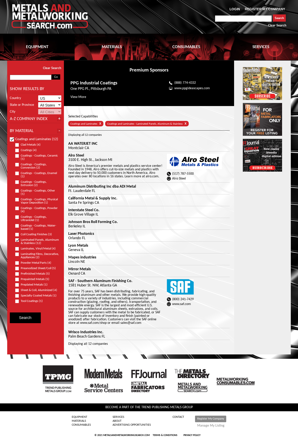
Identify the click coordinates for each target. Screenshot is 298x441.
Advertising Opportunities (132, 425)
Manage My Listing (210, 425)
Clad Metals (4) (31, 144)
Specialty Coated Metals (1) (39, 295)
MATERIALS (112, 47)
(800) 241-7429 (183, 299)
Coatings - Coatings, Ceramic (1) (39, 157)
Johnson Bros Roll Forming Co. (93, 222)
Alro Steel (76, 156)
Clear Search (277, 25)
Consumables (81, 425)
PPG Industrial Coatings (93, 83)
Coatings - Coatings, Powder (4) (39, 210)
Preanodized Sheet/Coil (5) (38, 268)
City (12, 111)
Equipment (79, 417)
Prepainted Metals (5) (35, 279)
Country (15, 98)
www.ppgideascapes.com (192, 88)
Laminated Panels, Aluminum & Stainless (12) (40, 241)
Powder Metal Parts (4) (36, 263)
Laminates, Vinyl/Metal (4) (38, 248)
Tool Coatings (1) (32, 301)
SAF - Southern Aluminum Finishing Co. (100, 281)
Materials (79, 421)
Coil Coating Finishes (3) (36, 234)
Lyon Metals (78, 246)
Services (118, 417)
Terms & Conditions (165, 435)
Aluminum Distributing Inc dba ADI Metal (102, 187)
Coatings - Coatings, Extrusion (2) (34, 183)
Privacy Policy (191, 435)
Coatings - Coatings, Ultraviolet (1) (34, 218)
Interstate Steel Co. (83, 210)
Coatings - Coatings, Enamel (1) (39, 175)
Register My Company (210, 418)
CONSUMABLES (186, 47)
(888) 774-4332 (185, 83)
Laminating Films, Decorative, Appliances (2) (40, 256)
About (117, 421)
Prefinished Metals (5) (35, 273)
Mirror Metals (79, 269)
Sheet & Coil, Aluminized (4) (39, 290)
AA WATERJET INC (83, 144)
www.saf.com (181, 304)
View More (78, 97)
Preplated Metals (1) (34, 284)
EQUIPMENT (37, 47)
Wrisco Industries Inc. (85, 332)
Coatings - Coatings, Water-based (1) (38, 227)
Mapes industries (82, 258)
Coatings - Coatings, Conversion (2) (34, 166)
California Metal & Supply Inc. (92, 198)
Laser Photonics (81, 234)
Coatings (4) (29, 150)
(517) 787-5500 (183, 174)
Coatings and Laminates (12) (36, 139)
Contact (178, 417)
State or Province (22, 105)
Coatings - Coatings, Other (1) (38, 192)
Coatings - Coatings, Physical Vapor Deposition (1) (39, 201)
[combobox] (243, 19)
